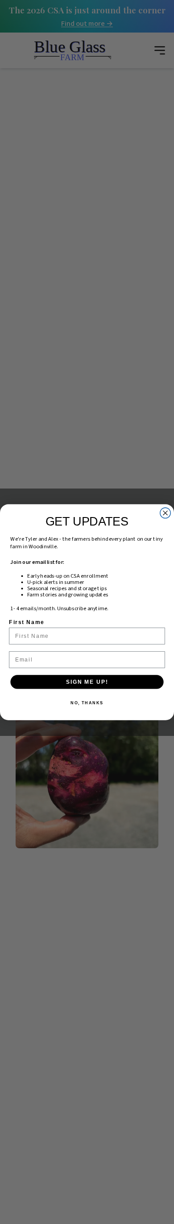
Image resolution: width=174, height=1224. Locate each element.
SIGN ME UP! (87, 681)
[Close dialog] (165, 513)
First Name (27, 622)
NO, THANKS (87, 702)
